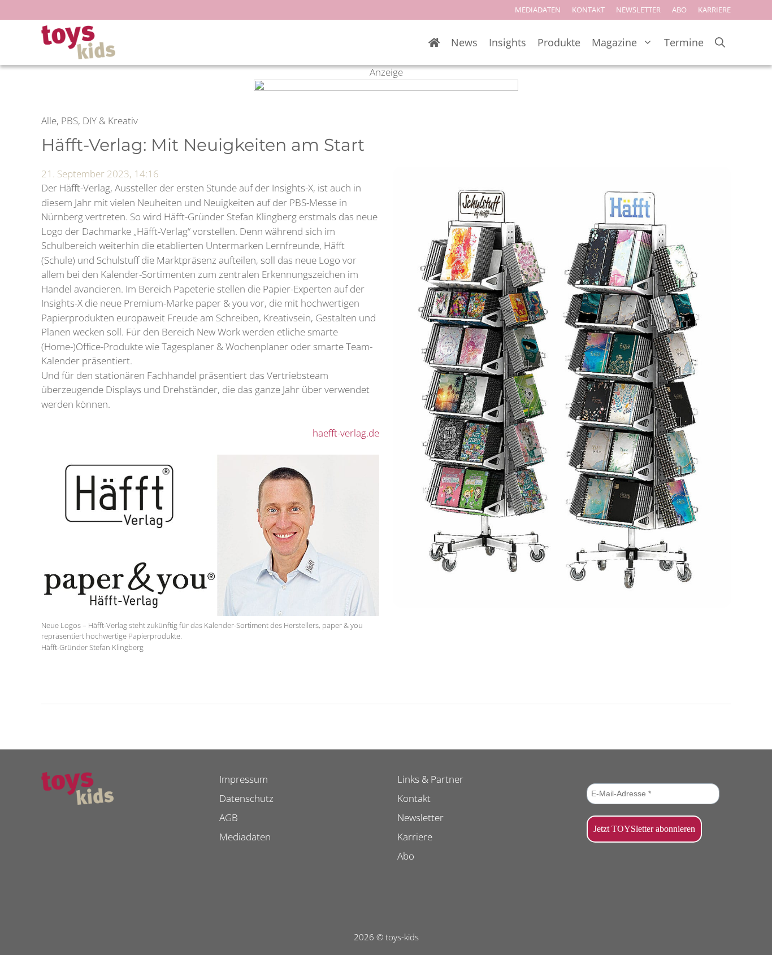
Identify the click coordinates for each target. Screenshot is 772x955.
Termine (684, 42)
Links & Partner (430, 779)
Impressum (243, 779)
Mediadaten (245, 836)
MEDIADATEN (538, 10)
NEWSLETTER (638, 10)
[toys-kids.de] (78, 42)
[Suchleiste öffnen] (720, 42)
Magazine (614, 42)
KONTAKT (588, 10)
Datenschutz (246, 798)
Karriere (414, 836)
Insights (507, 42)
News (464, 42)
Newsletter (420, 817)
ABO (679, 10)
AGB (228, 817)
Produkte (558, 42)
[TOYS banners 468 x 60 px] (386, 87)
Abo (405, 855)
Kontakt (414, 798)
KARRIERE (714, 10)
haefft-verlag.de (346, 432)
